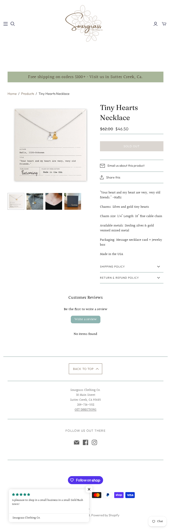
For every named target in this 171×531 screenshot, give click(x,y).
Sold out (132, 146)
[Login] (155, 23)
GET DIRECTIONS (85, 409)
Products (27, 93)
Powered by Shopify (105, 515)
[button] (85, 368)
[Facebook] (85, 442)
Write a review (86, 319)
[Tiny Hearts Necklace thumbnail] (16, 201)
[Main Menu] (5, 24)
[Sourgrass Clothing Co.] (85, 23)
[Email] (76, 442)
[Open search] (12, 24)
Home (12, 93)
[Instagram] (94, 442)
